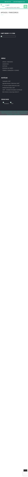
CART (7, 5)
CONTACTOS (5, 64)
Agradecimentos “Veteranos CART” (11, 83)
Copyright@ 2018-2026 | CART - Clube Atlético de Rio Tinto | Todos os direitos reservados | (14, 112)
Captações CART (6, 81)
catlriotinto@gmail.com (19, 1)
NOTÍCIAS (4, 66)
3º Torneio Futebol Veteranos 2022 (11, 85)
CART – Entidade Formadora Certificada (12, 89)
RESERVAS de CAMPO (7, 68)
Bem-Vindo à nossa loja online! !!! (10, 92)
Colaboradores (17, 114)
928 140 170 (8, 1)
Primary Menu (25, 6)
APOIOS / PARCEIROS (7, 62)
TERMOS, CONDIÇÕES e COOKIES (10, 70)
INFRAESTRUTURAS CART (8, 87)
